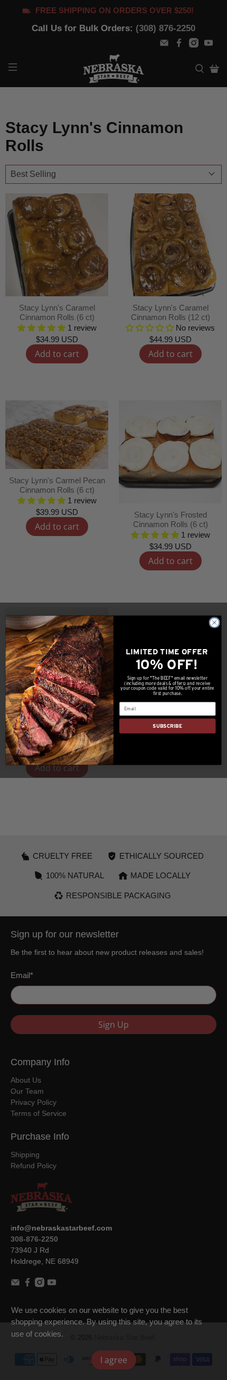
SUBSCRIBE (167, 725)
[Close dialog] (214, 622)
